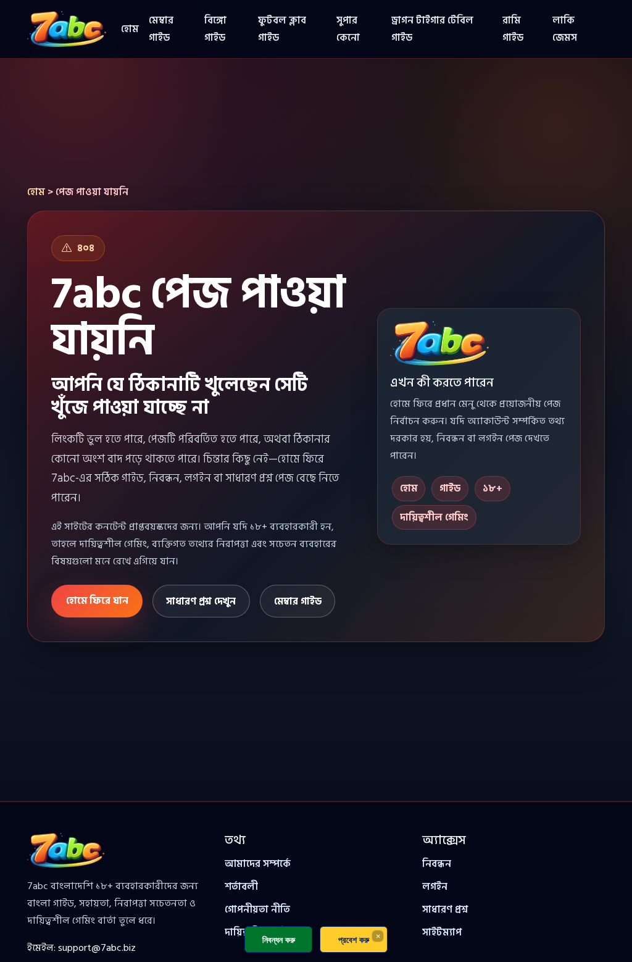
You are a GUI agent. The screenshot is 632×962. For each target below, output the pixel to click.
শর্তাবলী (241, 887)
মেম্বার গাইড (161, 29)
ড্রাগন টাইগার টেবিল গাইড (432, 29)
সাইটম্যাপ (442, 932)
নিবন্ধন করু (278, 939)
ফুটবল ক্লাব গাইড (282, 29)
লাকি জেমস (564, 29)
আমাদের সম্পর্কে (258, 864)
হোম (130, 29)
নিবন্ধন (436, 864)
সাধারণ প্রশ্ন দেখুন (201, 601)
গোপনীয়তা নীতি (257, 909)
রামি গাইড (512, 29)
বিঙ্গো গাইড (215, 29)
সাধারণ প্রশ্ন (445, 909)
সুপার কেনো (348, 29)
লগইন (434, 887)
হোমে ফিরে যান (97, 601)
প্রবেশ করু (353, 939)
